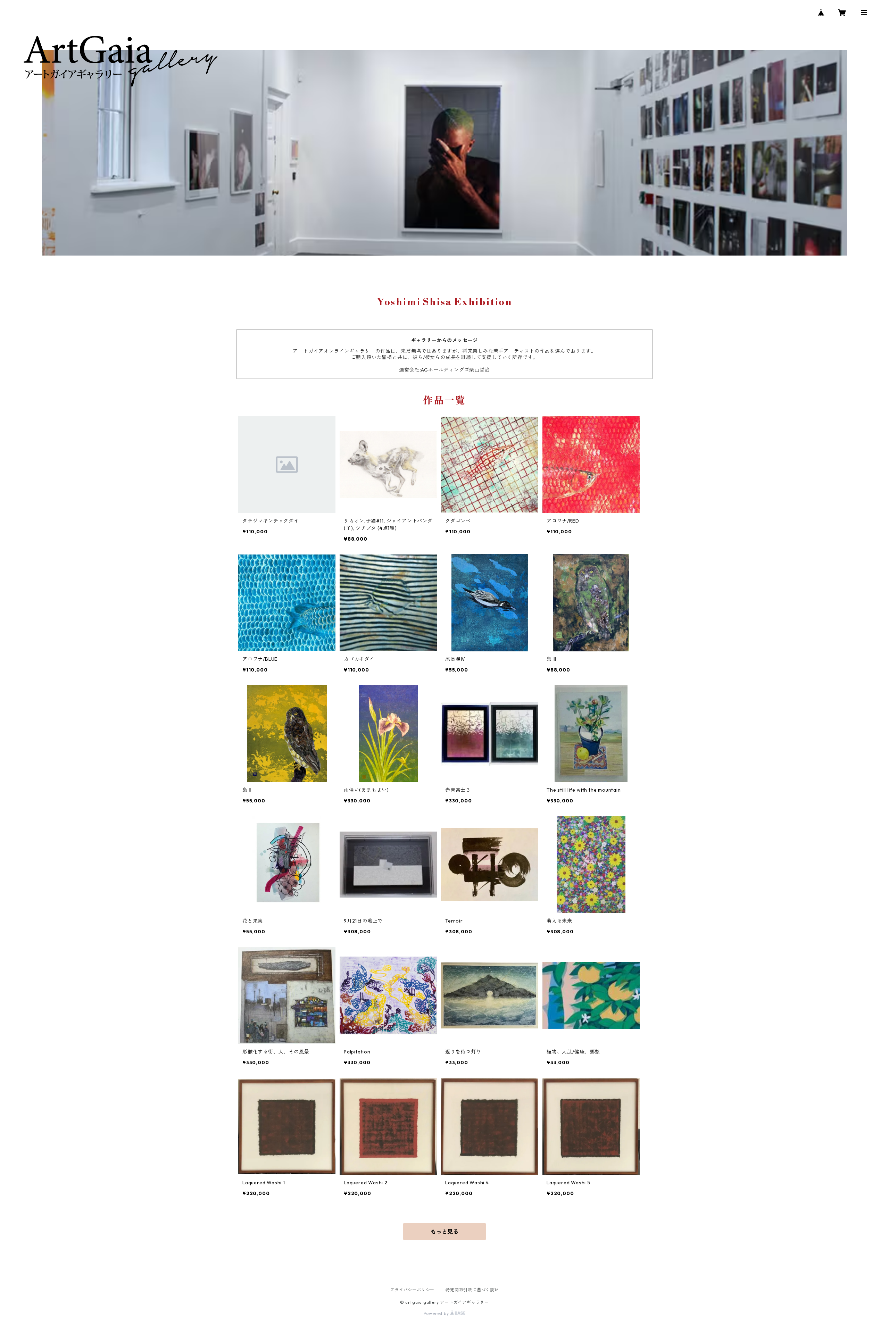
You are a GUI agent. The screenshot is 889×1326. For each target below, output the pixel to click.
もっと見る (444, 1231)
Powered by (437, 1313)
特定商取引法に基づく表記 (472, 1289)
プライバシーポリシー (412, 1289)
